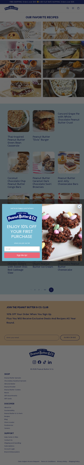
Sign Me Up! (22, 255)
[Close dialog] (79, 206)
